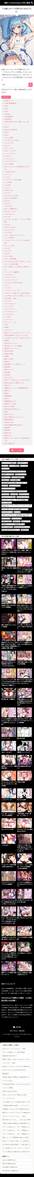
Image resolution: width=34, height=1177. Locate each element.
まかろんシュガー (10, 211)
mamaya (7, 114)
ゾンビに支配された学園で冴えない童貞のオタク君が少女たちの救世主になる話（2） (17, 1151)
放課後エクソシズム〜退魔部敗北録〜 (16, 388)
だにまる (7, 177)
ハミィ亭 (7, 288)
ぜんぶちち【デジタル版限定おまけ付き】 (15, 491)
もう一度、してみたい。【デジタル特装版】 (15, 500)
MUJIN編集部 (8, 116)
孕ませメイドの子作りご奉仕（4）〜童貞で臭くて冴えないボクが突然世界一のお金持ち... (17, 1141)
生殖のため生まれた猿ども (10, 1091)
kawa (6, 111)
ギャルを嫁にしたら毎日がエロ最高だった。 (15, 509)
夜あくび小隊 (8, 359)
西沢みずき (8, 433)
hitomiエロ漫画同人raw (9, 1160)
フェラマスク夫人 (7, 1080)
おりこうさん (8, 148)
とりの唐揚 (8, 182)
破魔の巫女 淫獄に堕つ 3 (9, 1056)
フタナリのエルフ (10, 303)
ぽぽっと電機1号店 (10, 209)
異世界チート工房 (10, 404)
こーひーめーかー (10, 153)
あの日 (6, 132)
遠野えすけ (8, 435)
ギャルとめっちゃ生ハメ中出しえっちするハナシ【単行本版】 (16, 506)
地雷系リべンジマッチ (11, 348)
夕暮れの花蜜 (8, 354)
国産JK (6, 340)
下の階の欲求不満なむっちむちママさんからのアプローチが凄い (17, 1084)
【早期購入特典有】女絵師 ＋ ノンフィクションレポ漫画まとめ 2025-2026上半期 (17, 1105)
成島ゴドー (8, 385)
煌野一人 (7, 398)
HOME (18, 1027)
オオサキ (7, 253)
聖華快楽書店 (8, 419)
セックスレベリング (10, 280)
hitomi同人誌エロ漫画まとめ (10, 1170)
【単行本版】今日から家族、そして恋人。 (15, 483)
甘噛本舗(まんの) (9, 401)
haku (6, 108)
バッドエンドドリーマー (12, 290)
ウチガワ (7, 248)
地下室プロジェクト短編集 (13, 346)
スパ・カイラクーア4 (8, 1098)
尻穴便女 (7, 375)
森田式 (6, 393)
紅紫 (5, 412)
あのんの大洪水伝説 (10, 129)
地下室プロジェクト (10, 343)
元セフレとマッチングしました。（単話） (14, 1048)
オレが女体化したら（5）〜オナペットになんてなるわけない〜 (17, 1148)
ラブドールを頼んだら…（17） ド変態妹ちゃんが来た (17, 1130)
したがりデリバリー (10, 161)
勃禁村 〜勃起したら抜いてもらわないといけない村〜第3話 (17, 1059)
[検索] (30, 85)
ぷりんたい (8, 203)
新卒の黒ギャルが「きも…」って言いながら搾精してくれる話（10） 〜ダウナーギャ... (17, 1119)
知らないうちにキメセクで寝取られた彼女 (14, 1095)
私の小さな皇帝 (9, 406)
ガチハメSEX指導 (10, 259)
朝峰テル (7, 390)
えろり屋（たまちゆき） (12, 140)
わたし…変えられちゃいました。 (15, 235)
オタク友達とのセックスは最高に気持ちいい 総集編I (17, 1102)
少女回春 (7, 372)
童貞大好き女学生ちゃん (12, 409)
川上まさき (8, 377)
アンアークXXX (9, 245)
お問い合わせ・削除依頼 (17, 1031)
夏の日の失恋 (8, 351)
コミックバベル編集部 (11, 272)
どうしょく (8, 187)
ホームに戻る (17, 450)
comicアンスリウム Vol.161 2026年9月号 (14, 1070)
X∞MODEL (8, 119)
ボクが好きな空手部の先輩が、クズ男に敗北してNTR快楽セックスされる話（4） (17, 1144)
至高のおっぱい (9, 422)
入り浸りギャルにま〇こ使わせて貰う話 (17, 338)
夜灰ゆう (7, 361)
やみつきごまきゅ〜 (10, 227)
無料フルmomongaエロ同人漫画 (17, 3)
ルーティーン (8, 319)
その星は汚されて (10, 172)
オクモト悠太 (8, 256)
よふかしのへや (9, 230)
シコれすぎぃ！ (9, 274)
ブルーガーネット (10, 309)
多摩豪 (6, 356)
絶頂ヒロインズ (9, 414)
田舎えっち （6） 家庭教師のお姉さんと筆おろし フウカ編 (17, 1137)
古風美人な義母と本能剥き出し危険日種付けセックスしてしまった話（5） (17, 1123)
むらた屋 (7, 216)
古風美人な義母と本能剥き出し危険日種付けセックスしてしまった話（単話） (17, 1077)
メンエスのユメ (9, 314)
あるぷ (6, 135)
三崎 (5, 325)
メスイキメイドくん (10, 311)
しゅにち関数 (8, 164)
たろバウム (8, 174)
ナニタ (6, 285)
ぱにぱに (7, 201)
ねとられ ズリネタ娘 (11, 195)
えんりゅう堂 (8, 143)
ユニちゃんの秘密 (7, 1087)
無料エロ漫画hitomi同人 (9, 1163)
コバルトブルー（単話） (9, 1063)
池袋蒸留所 (8, 396)
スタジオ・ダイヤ (10, 277)
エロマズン (8, 251)
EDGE (6, 106)
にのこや (7, 193)
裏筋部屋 (7, 430)
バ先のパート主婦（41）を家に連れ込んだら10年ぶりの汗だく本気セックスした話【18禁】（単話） (17, 295)
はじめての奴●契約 (10, 198)
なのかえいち (8, 190)
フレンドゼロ (8, 306)
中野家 (6, 327)
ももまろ (7, 224)
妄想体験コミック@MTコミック (14, 364)
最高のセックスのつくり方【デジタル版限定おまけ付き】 (17, 1066)
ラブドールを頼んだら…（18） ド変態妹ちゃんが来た (17, 1134)
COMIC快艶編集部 (10, 103)
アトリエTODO (9, 238)
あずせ (6, 127)
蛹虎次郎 (7, 427)
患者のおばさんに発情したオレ (14, 383)
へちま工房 (8, 206)
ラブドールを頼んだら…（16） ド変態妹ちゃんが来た (17, 1127)
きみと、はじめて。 (10, 151)
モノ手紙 (7, 317)
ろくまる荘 (8, 232)
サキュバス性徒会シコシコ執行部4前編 (13, 1052)
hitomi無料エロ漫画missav (9, 1167)
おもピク (7, 145)
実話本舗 (7, 367)
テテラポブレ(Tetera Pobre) (13, 282)
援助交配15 (5, 1073)
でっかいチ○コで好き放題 (12, 180)
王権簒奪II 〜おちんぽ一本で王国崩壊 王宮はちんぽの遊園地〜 (17, 1109)
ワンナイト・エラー (10, 322)
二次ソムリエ (8, 330)
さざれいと (8, 156)
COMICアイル (9, 100)
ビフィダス (8, 301)
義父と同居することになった (13, 417)
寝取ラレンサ (8, 369)
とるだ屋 (7, 185)
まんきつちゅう (9, 214)
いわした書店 (8, 137)
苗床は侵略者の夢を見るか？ (13, 425)
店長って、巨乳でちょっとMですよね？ (17, 380)
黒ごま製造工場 (9, 443)
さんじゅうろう (9, 158)
